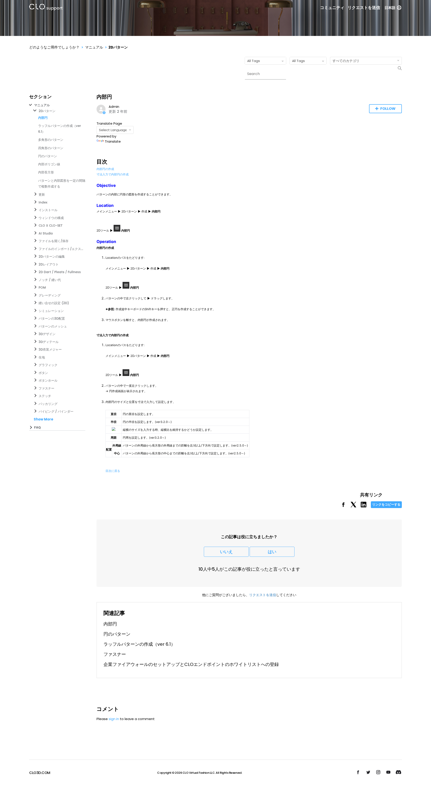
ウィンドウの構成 (51, 218)
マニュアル (94, 47)
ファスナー (46, 388)
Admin (114, 106)
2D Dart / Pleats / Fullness (60, 272)
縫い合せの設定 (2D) (54, 303)
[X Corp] (353, 506)
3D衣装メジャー (50, 349)
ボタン (43, 373)
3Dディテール (49, 342)
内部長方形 (46, 172)
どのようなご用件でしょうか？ (54, 47)
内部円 (110, 624)
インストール (48, 210)
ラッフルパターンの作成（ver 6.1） (139, 644)
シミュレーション (51, 311)
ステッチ (45, 396)
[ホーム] (45, 8)
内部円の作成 (105, 169)
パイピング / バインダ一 (56, 411)
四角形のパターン (50, 148)
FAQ (37, 427)
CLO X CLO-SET (51, 225)
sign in (114, 718)
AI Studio (46, 233)
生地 (42, 357)
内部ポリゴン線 (49, 164)
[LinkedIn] (363, 506)
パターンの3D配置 (52, 318)
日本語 (390, 7)
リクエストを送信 (364, 7)
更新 (42, 194)
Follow (388, 108)
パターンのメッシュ (53, 326)
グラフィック (48, 365)
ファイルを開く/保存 (53, 241)
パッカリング (48, 404)
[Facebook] (343, 506)
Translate (113, 141)
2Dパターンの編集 (52, 256)
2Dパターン (118, 47)
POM (42, 287)
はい (272, 552)
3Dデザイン (47, 334)
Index (43, 202)
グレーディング (50, 295)
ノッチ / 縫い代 (50, 280)
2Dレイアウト (49, 264)
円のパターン (47, 156)
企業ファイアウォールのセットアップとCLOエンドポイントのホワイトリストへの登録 (191, 664)
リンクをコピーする (386, 504)
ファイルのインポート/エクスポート (61, 249)
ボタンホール (48, 380)
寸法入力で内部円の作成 (113, 174)
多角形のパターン (50, 139)
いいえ (226, 552)
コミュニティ (332, 7)
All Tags (253, 60)
